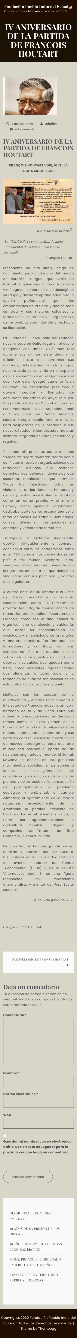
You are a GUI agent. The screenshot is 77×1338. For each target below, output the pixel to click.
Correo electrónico (20, 1094)
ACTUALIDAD (32, 927)
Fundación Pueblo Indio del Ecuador (38, 6)
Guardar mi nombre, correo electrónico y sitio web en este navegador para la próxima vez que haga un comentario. (37, 1147)
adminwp (52, 123)
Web (7, 1115)
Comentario (15, 1015)
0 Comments (25, 129)
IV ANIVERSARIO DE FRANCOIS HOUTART (40, 959)
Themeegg (47, 1328)
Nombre (11, 1073)
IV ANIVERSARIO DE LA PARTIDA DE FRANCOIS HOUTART (38, 148)
